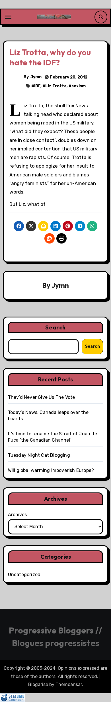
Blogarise (38, 684)
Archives (17, 514)
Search (55, 327)
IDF (37, 86)
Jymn (36, 77)
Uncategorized (24, 574)
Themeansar (69, 684)
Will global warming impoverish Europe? (51, 470)
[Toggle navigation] (8, 16)
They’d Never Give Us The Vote (41, 397)
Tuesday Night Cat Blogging (39, 455)
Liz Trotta (56, 86)
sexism (78, 86)
